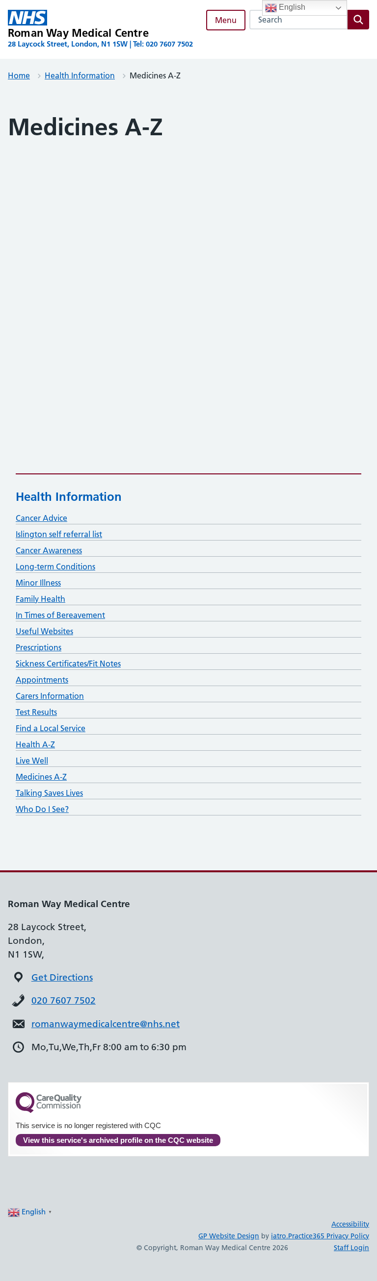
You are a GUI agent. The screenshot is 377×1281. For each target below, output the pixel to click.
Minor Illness (38, 583)
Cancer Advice (41, 518)
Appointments (42, 680)
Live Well (32, 760)
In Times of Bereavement (60, 615)
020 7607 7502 (63, 1000)
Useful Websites (44, 631)
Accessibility (350, 1224)
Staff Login (351, 1247)
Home (19, 75)
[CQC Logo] (48, 1110)
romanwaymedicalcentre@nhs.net (105, 1024)
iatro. (279, 1236)
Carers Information (50, 696)
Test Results (36, 712)
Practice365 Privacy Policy (328, 1236)
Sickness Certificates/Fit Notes (68, 663)
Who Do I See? (42, 809)
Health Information (80, 75)
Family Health (40, 599)
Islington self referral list (59, 534)
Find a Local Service (50, 728)
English (291, 7)
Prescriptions (38, 647)
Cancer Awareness (49, 550)
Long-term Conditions (55, 566)
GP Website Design (228, 1236)
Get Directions (62, 977)
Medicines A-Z (41, 777)
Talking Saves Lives (49, 793)
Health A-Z (35, 744)
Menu (226, 20)
